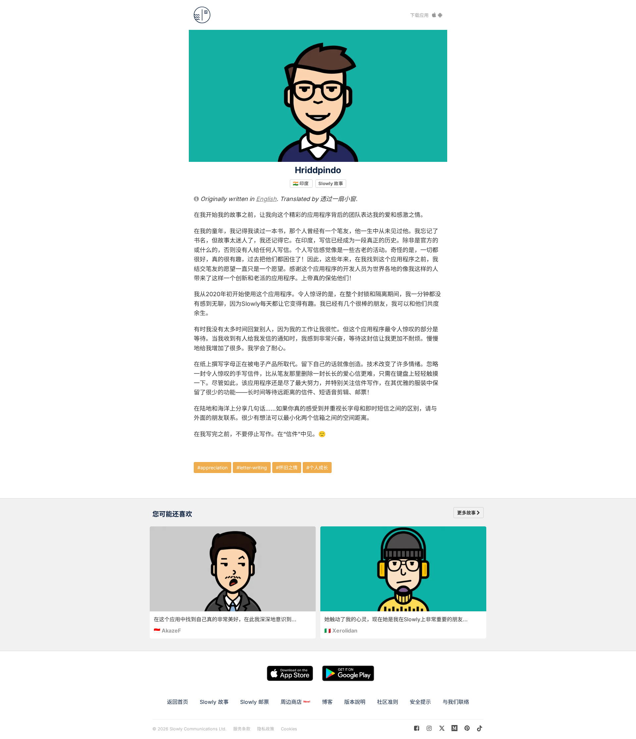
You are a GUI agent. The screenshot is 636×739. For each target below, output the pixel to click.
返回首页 (177, 702)
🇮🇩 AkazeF (167, 630)
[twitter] (442, 728)
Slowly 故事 (330, 183)
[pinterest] (454, 728)
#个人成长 (317, 467)
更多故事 (467, 512)
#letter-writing (252, 467)
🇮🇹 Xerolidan (340, 630)
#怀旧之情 (286, 467)
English (266, 198)
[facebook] (416, 728)
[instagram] (429, 728)
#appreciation (212, 467)
